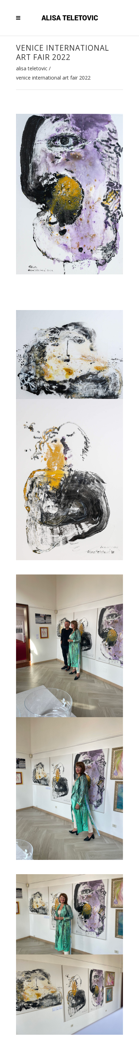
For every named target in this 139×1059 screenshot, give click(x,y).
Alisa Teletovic (31, 68)
